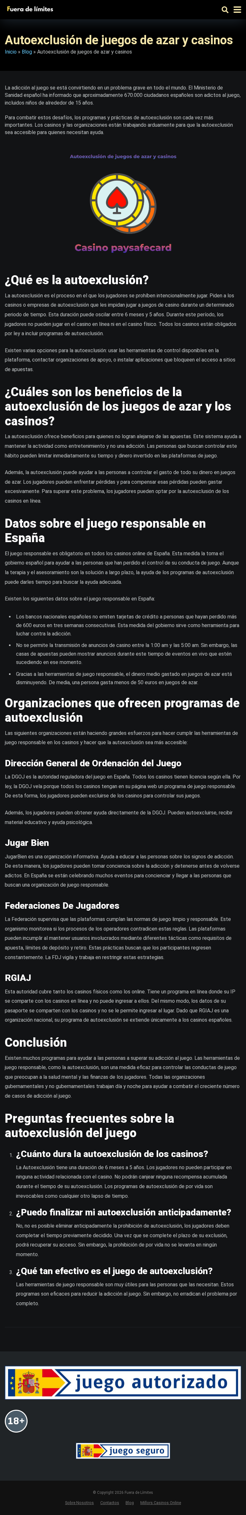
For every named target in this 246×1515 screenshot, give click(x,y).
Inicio (11, 52)
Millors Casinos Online (160, 1502)
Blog (27, 52)
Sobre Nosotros (79, 1502)
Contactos (109, 1502)
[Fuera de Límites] (31, 9)
